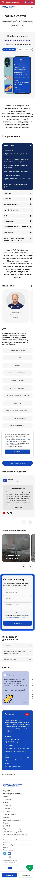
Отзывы (21, 25)
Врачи (14, 21)
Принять (17, 451)
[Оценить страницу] (30, 867)
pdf (30, 651)
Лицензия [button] (7, 646)
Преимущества (27, 21)
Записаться (26, 875)
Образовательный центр (12, 829)
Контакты (14, 25)
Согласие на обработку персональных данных (17, 841)
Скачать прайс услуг (25, 49)
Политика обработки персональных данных (16, 846)
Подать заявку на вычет (18, 463)
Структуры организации (12, 820)
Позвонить (9, 875)
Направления (7, 21)
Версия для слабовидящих (32, 2)
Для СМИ (6, 826)
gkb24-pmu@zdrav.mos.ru (20, 90)
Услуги (5, 802)
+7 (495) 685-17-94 (9, 791)
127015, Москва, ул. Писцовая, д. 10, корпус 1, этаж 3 (22, 83)
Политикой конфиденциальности (17, 440)
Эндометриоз (8, 150)
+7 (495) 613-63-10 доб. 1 (19, 67)
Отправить (17, 623)
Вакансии (6, 817)
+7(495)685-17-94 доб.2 (13, 742)
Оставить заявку (9, 49)
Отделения (7, 800)
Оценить (10, 867)
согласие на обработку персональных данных (20, 612)
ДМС (20, 21)
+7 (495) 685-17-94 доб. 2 (20, 69)
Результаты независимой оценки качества (15, 836)
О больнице (7, 808)
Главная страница (9, 814)
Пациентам (7, 805)
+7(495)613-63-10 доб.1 (12, 739)
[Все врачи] (32, 286)
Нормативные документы (12, 832)
